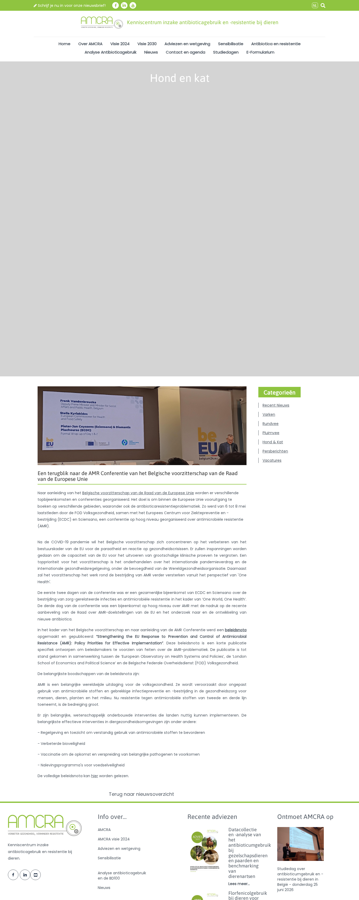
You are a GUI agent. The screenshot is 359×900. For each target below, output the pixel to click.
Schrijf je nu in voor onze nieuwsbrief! (71, 5)
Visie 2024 (120, 43)
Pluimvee (271, 432)
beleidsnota (236, 630)
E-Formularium (260, 52)
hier (94, 775)
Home (64, 43)
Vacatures (272, 460)
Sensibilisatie (230, 43)
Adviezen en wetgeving (187, 43)
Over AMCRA (90, 43)
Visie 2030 (147, 43)
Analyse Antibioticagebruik (110, 52)
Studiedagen (226, 52)
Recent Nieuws (276, 405)
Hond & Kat (273, 442)
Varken (269, 414)
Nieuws (151, 52)
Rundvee (271, 423)
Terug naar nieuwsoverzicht (142, 794)
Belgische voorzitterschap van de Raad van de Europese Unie (138, 493)
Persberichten (275, 451)
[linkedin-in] (124, 5)
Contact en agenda (185, 52)
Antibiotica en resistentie (276, 43)
